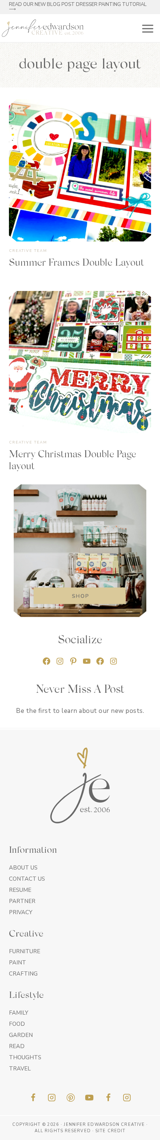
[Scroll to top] (141, 1132)
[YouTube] (89, 1097)
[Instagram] (52, 1097)
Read (17, 1046)
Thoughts (25, 1057)
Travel (20, 1068)
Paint (17, 962)
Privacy (20, 912)
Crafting (23, 973)
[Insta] (127, 1097)
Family (18, 1012)
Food (17, 1024)
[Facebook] (33, 1097)
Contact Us (27, 879)
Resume (20, 890)
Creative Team (28, 250)
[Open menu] (146, 28)
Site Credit (110, 1131)
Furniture (24, 951)
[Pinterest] (71, 1097)
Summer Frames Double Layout (76, 263)
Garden (21, 1035)
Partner (22, 901)
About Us (23, 867)
